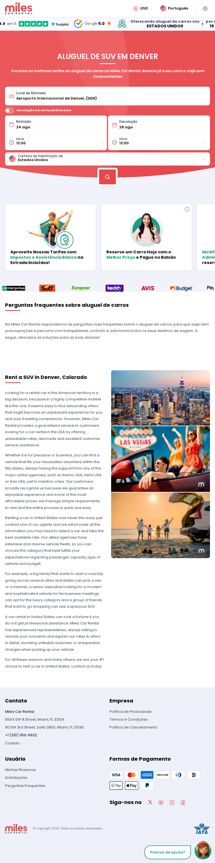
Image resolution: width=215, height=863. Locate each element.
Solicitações (16, 777)
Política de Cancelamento (133, 727)
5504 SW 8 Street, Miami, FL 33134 (34, 719)
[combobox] (111, 96)
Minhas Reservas (20, 769)
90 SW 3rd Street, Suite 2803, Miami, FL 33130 (44, 727)
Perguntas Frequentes (25, 785)
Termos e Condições (128, 719)
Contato (12, 743)
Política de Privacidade (130, 711)
